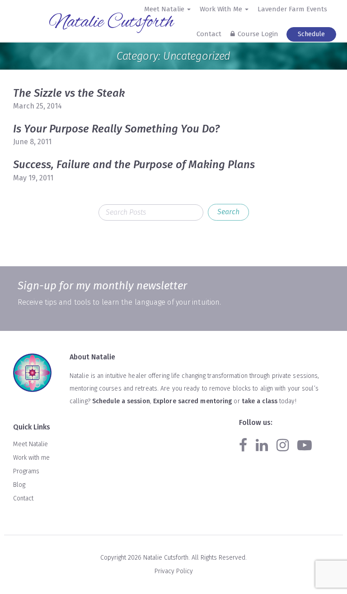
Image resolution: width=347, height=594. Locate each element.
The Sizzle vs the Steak (69, 93)
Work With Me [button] (222, 9)
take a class (259, 401)
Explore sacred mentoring (192, 401)
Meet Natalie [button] (165, 9)
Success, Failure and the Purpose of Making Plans (134, 164)
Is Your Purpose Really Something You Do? (116, 129)
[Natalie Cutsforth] (112, 23)
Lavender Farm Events (292, 9)
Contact (209, 34)
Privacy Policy (174, 571)
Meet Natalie (30, 444)
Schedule (311, 34)
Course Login (258, 34)
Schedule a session (121, 401)
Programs (26, 471)
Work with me (31, 458)
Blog (19, 485)
